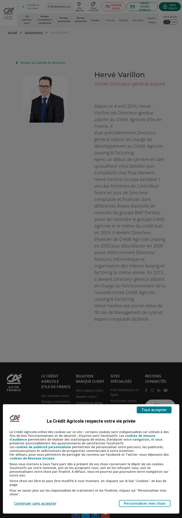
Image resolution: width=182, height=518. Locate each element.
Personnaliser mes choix (145, 503)
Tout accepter (154, 409)
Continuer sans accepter (35, 503)
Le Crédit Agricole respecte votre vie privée (91, 421)
